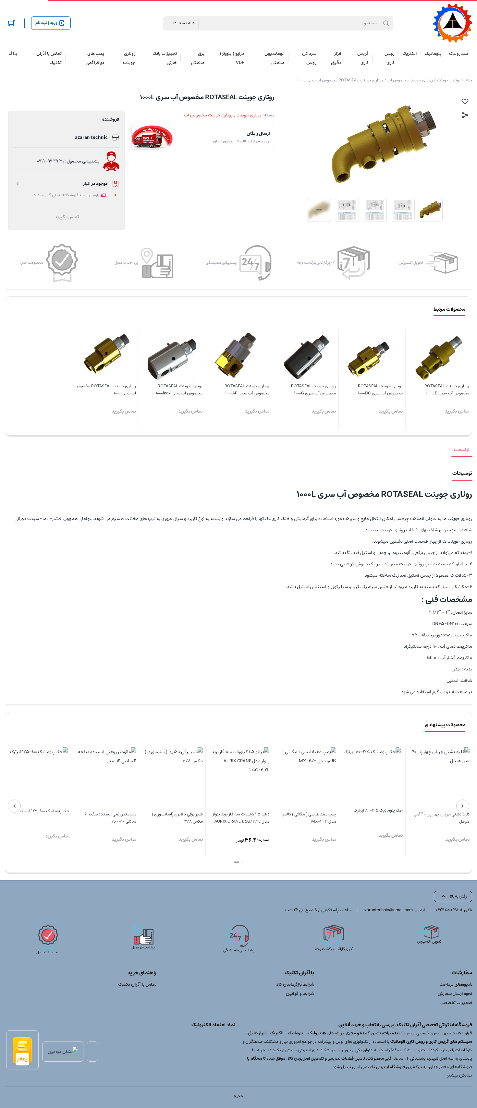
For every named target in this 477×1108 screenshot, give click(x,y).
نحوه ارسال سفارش (455, 993)
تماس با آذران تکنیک (137, 984)
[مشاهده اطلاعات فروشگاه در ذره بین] (62, 1052)
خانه (468, 80)
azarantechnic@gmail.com (387, 910)
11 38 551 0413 (448, 910)
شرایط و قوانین (300, 993)
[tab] (461, 450)
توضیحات (462, 449)
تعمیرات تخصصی (456, 1002)
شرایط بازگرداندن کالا (295, 984)
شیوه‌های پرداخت (456, 984)
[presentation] (462, 806)
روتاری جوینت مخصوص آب (410, 80)
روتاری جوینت (448, 80)
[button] (242, 862)
